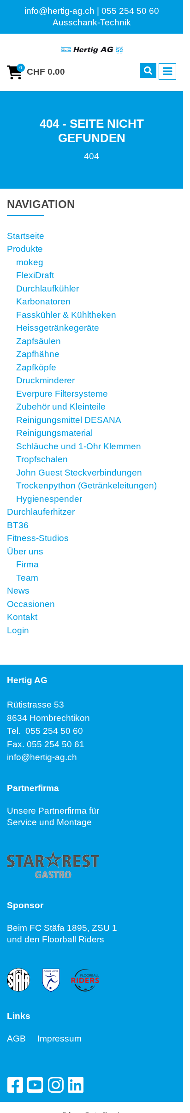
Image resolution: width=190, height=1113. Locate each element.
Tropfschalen (42, 459)
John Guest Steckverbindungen (79, 472)
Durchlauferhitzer (41, 512)
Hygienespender (49, 499)
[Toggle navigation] (167, 71)
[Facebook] (15, 1085)
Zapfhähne (37, 354)
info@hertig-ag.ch (42, 757)
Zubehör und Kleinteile (61, 406)
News (18, 590)
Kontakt (22, 617)
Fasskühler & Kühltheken (66, 315)
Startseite (25, 236)
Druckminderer (45, 380)
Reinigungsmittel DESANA (68, 420)
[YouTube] (35, 1085)
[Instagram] (55, 1085)
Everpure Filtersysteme (62, 394)
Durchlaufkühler (47, 288)
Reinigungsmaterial (54, 433)
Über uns (25, 551)
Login (18, 630)
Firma (27, 564)
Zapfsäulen (38, 341)
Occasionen (31, 604)
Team (27, 578)
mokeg (29, 262)
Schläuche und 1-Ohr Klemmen (78, 446)
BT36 (18, 525)
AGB (22, 1038)
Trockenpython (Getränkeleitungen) (86, 485)
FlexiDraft (35, 275)
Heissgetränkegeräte (57, 328)
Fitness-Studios (38, 538)
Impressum (59, 1038)
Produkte (25, 249)
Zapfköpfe (36, 367)
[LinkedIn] (75, 1085)
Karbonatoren (43, 301)
